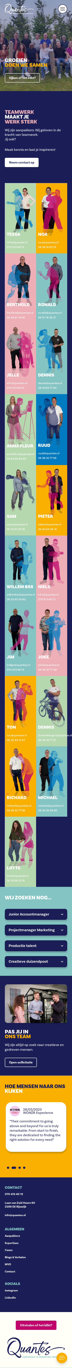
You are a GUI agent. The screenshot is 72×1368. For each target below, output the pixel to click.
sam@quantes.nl (17, 524)
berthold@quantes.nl (20, 313)
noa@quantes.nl (48, 242)
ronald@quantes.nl (50, 313)
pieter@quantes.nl (49, 524)
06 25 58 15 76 (16, 880)
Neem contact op (21, 162)
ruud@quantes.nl (48, 453)
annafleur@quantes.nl (20, 454)
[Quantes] (19, 9)
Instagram (11, 1290)
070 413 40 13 (15, 247)
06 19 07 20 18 (16, 529)
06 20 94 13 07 (16, 740)
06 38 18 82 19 (47, 247)
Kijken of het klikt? (22, 78)
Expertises (11, 1243)
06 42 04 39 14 (47, 529)
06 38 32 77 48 (47, 670)
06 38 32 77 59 (47, 458)
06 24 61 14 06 (16, 317)
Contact (10, 1271)
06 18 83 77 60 (47, 388)
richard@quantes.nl (19, 806)
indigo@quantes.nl (18, 665)
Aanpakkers (12, 1236)
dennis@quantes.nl (50, 383)
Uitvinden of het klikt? (36, 1325)
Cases (8, 1250)
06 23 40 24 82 (16, 599)
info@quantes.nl (17, 242)
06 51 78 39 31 (47, 317)
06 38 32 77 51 (47, 740)
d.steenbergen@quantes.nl (51, 735)
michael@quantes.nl (50, 806)
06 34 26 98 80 (47, 810)
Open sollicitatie (21, 1062)
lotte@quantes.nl (17, 876)
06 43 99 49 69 (16, 459)
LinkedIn (10, 1297)
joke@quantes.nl (48, 665)
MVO (8, 1264)
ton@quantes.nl (17, 735)
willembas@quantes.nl (20, 594)
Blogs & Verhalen (15, 1257)
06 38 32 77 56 (16, 810)
